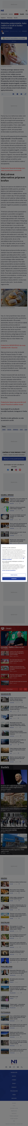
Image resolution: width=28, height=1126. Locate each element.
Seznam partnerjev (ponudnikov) (9, 570)
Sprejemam (13, 578)
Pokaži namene (14, 574)
